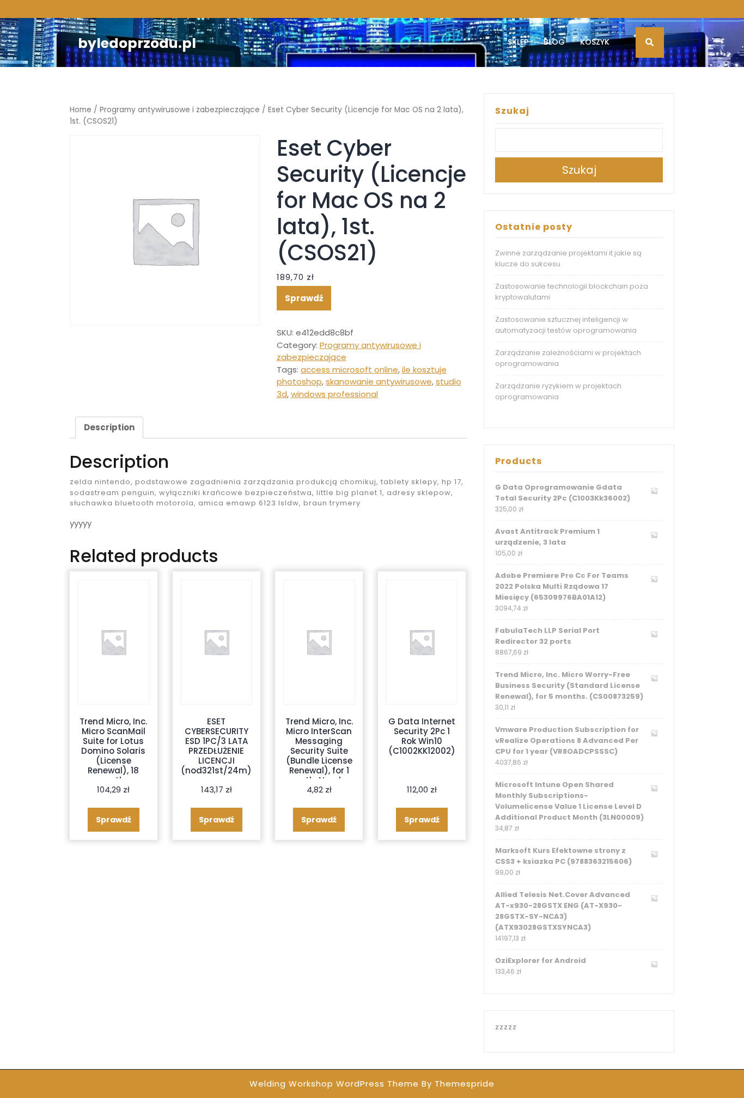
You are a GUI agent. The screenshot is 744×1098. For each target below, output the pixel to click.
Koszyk (594, 41)
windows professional (334, 394)
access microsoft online (349, 369)
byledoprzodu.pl (137, 43)
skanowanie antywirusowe (379, 381)
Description (109, 427)
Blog (554, 41)
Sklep (518, 41)
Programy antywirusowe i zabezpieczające (180, 110)
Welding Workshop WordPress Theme (334, 1083)
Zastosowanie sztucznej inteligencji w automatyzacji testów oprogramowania (566, 324)
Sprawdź (304, 298)
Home (81, 110)
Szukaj (512, 111)
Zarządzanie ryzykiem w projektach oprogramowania (558, 391)
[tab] (109, 427)
